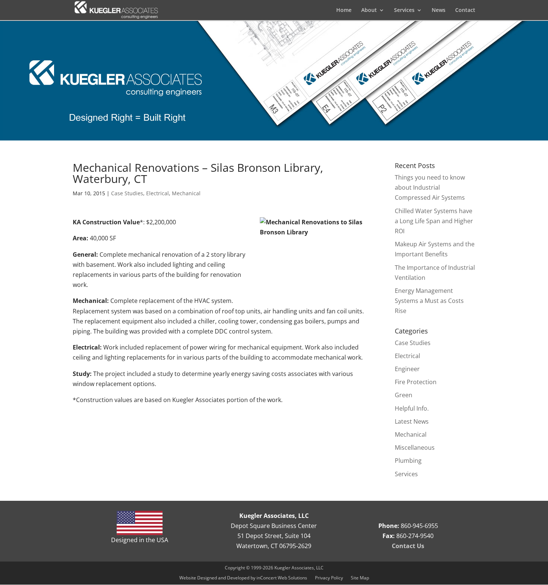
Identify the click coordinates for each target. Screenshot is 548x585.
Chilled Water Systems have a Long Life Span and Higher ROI (434, 221)
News (438, 10)
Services (406, 474)
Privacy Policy (329, 578)
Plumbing (408, 460)
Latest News (412, 421)
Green (403, 395)
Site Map (360, 578)
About (369, 10)
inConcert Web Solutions (281, 578)
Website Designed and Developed (215, 578)
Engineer (407, 369)
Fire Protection (416, 382)
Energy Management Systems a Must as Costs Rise (429, 301)
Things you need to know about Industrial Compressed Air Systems (430, 187)
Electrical (157, 193)
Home (344, 10)
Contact (465, 10)
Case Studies (127, 193)
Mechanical (186, 193)
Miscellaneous (415, 447)
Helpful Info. (412, 408)
